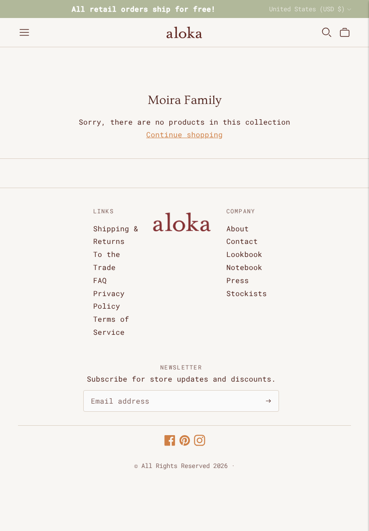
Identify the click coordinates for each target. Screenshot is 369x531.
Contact (242, 241)
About (237, 228)
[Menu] (24, 32)
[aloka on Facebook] (170, 443)
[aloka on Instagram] (199, 443)
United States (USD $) (307, 8)
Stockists (246, 293)
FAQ (100, 280)
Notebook (244, 267)
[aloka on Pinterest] (184, 443)
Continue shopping (184, 134)
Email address (115, 391)
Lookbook (244, 254)
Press (237, 280)
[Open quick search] (326, 32)
